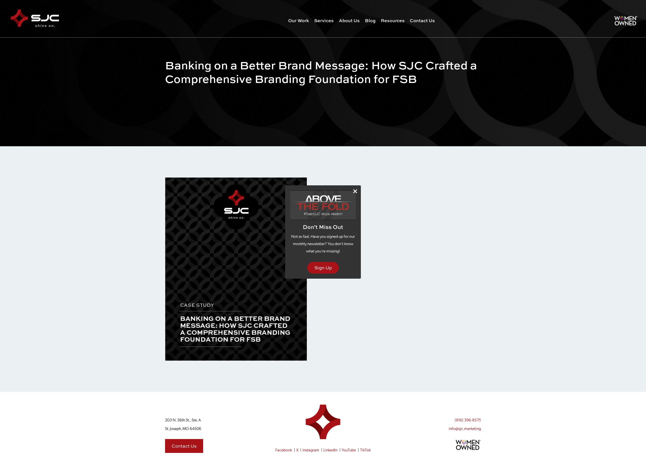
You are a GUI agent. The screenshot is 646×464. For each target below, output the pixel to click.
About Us (349, 20)
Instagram (311, 449)
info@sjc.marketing (465, 428)
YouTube (348, 449)
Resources (393, 20)
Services (324, 20)
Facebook (283, 449)
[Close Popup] (355, 191)
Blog (370, 20)
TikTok (365, 449)
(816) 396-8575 (468, 419)
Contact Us (422, 20)
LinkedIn (330, 449)
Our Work (298, 20)
